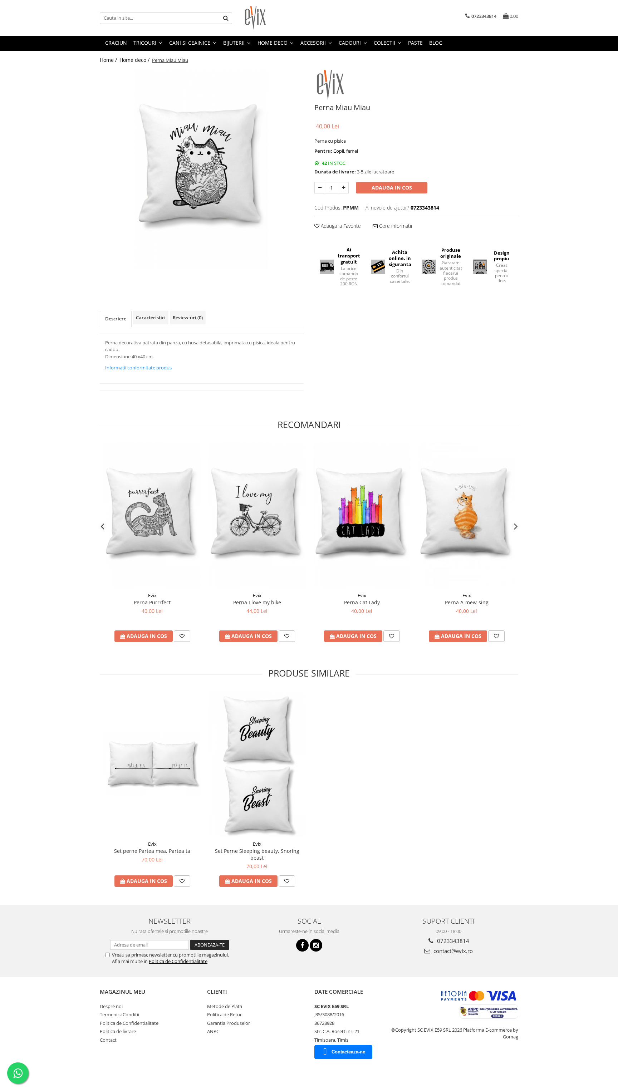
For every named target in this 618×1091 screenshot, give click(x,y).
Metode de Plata (224, 1006)
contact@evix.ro (452, 950)
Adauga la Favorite (340, 225)
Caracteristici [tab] (151, 317)
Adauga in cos (392, 187)
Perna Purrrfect (152, 602)
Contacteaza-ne (348, 1052)
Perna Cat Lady (362, 602)
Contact (108, 1040)
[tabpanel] (202, 169)
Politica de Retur (224, 1014)
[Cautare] (225, 18)
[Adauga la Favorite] (182, 636)
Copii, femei (345, 151)
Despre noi (111, 1006)
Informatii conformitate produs (138, 367)
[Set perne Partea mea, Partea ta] (152, 764)
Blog (435, 42)
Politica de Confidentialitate (178, 961)
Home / (109, 59)
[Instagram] (316, 945)
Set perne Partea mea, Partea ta (152, 850)
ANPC (213, 1031)
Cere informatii (395, 225)
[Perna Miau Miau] (202, 169)
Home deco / (135, 59)
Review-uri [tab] (188, 317)
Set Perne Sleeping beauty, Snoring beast (257, 854)
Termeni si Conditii (119, 1014)
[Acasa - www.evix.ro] (278, 17)
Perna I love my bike (257, 602)
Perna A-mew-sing (467, 602)
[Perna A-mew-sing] (466, 515)
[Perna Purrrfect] (152, 515)
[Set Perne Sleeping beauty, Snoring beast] (257, 764)
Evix (152, 595)
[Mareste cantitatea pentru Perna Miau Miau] (343, 187)
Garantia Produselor (228, 1023)
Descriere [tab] (115, 318)
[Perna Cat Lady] (362, 515)
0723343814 (452, 940)
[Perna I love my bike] (257, 515)
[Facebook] (302, 945)
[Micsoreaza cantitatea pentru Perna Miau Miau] (319, 187)
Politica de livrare (118, 1031)
